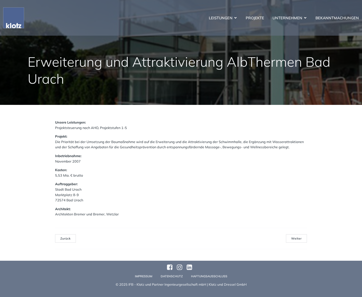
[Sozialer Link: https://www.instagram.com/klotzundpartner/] (181, 267)
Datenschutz (172, 276)
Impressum (143, 276)
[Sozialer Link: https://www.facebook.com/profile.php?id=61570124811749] (171, 267)
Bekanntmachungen (337, 18)
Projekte (255, 18)
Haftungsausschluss (209, 276)
